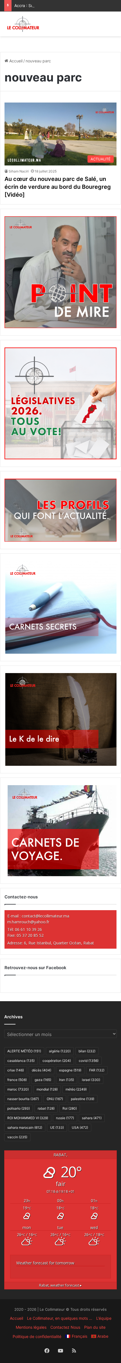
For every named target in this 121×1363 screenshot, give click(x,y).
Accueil (15, 60)
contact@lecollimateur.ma (45, 916)
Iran (66, 1080)
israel (91, 1080)
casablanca (21, 1060)
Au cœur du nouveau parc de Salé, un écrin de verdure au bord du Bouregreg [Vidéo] (58, 187)
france (17, 1080)
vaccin (17, 1137)
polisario (18, 1108)
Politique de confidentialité (37, 1336)
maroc (18, 1089)
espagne (70, 1070)
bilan (87, 1051)
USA (80, 1127)
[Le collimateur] (23, 23)
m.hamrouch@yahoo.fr (28, 921)
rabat (46, 1108)
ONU (55, 1099)
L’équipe (103, 1318)
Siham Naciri (19, 171)
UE (57, 1127)
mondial (47, 1089)
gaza (43, 1080)
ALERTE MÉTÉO (24, 1051)
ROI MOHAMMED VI (27, 1118)
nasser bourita (23, 1099)
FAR (96, 1070)
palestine (82, 1099)
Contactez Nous (65, 1327)
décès (41, 1070)
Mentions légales (31, 1327)
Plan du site (95, 1327)
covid (88, 1060)
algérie (60, 1051)
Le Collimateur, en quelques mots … (59, 1318)
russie (65, 1118)
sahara (92, 1118)
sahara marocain (24, 1127)
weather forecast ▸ (60, 1285)
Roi (69, 1108)
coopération (56, 1060)
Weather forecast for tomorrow (45, 1263)
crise (15, 1070)
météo (76, 1089)
